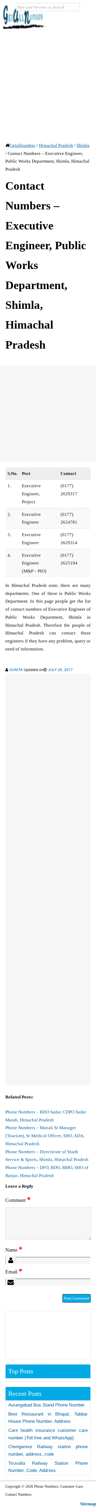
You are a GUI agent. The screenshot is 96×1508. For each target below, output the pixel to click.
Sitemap (88, 1503)
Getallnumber (22, 145)
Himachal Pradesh (56, 145)
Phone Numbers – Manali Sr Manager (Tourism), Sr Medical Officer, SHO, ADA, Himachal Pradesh (45, 1135)
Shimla (83, 145)
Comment (18, 1200)
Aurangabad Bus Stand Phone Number (46, 1405)
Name (13, 1250)
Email (13, 1272)
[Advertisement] (48, 85)
